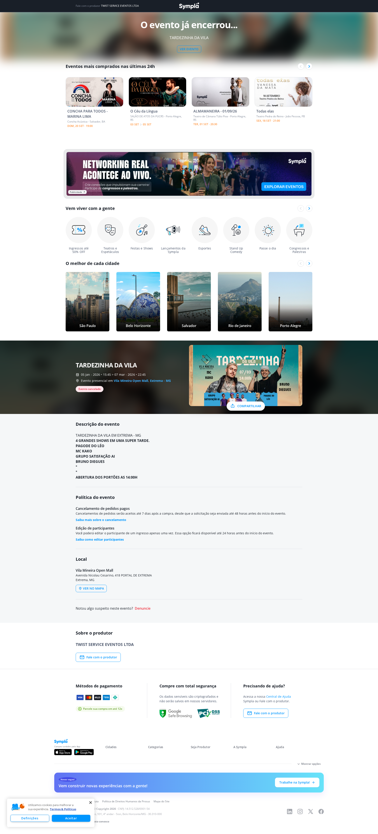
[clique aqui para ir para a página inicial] (189, 6)
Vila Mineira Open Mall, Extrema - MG (142, 381)
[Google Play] (84, 752)
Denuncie (142, 608)
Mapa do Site (162, 801)
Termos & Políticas (63, 809)
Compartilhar (249, 406)
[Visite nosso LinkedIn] (289, 811)
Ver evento (189, 49)
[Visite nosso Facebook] (321, 811)
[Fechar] (90, 802)
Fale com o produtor (101, 657)
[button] (18, 807)
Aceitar (71, 818)
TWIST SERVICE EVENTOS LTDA (120, 5)
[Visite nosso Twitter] (310, 811)
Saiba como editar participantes (100, 539)
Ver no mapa (93, 588)
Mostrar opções (311, 764)
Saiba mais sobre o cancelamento (101, 520)
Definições (29, 818)
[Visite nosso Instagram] (300, 811)
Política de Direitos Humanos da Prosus (126, 801)
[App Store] (63, 752)
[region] (50, 813)
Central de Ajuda (278, 696)
